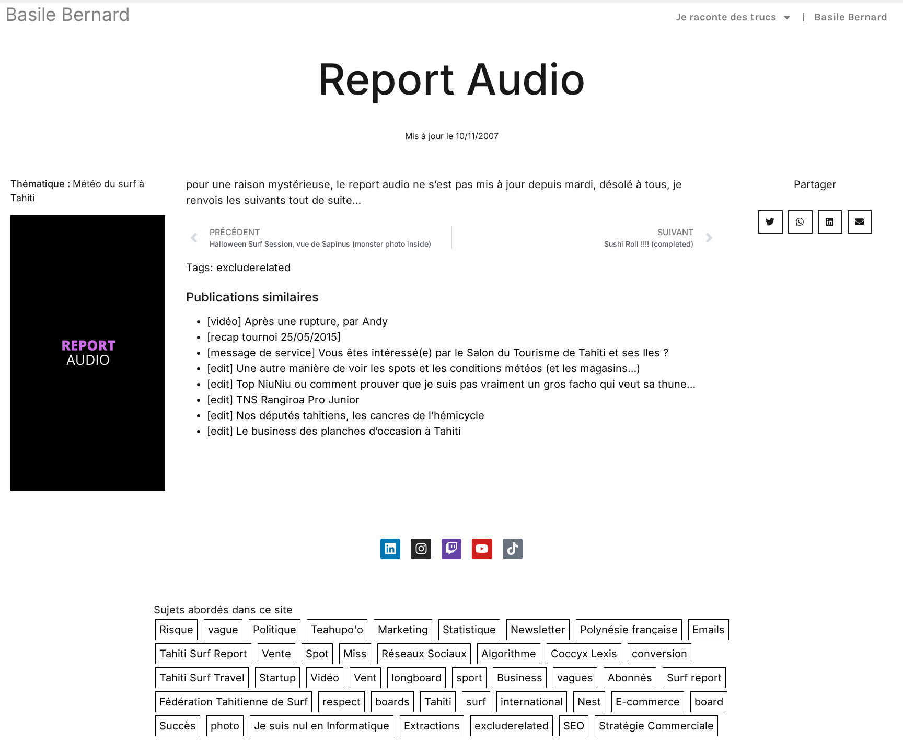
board (708, 701)
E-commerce (648, 701)
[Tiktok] (513, 549)
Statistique (469, 629)
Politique (274, 629)
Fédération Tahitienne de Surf (233, 701)
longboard (416, 677)
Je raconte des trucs (726, 17)
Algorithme (508, 653)
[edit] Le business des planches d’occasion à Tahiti (334, 431)
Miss (355, 653)
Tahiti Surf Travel (202, 677)
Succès (177, 725)
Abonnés (630, 677)
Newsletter (538, 629)
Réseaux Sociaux (424, 653)
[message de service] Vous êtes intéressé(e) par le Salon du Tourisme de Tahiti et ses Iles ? (437, 352)
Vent (365, 677)
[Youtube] (482, 549)
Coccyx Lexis (584, 653)
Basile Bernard (67, 14)
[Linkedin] (390, 549)
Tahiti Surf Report (203, 653)
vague (223, 629)
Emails (708, 629)
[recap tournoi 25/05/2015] (274, 337)
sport (469, 677)
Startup (277, 677)
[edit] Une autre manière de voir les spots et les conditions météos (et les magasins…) (423, 368)
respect (341, 701)
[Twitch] (451, 549)
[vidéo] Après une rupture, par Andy (297, 321)
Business (519, 677)
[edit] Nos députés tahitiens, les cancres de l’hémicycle (345, 415)
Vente (276, 653)
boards (392, 701)
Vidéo (324, 677)
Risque (176, 629)
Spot (317, 653)
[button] (770, 222)
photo (225, 725)
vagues (575, 677)
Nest (589, 701)
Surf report (694, 677)
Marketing (403, 629)
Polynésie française (629, 629)
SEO (573, 725)
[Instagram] (421, 549)
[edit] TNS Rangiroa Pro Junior (283, 399)
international (532, 701)
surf (476, 701)
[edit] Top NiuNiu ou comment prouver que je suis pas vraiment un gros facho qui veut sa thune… (451, 384)
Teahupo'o (337, 629)
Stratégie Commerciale (656, 725)
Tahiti (438, 701)
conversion (659, 653)
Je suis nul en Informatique (321, 725)
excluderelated (253, 267)
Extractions (432, 725)
